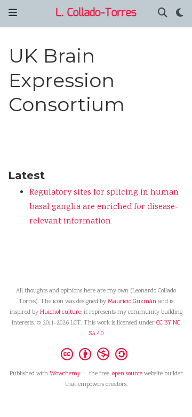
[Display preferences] (179, 13)
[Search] (162, 13)
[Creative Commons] (96, 354)
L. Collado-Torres (96, 13)
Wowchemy (65, 374)
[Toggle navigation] (13, 13)
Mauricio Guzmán (132, 301)
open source (127, 374)
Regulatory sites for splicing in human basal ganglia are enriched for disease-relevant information (104, 207)
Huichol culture (60, 312)
